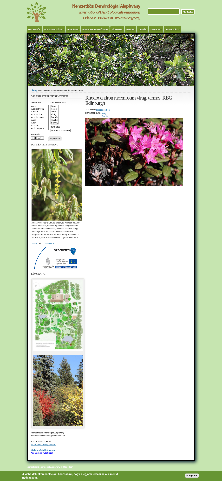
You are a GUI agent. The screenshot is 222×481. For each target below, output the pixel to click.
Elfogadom (191, 475)
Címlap (34, 90)
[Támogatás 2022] (58, 350)
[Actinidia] (39, 125)
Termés (105, 116)
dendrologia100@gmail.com (43, 444)
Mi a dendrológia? (53, 29)
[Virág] (55, 114)
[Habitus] (55, 120)
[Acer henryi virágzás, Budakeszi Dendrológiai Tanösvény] (57, 219)
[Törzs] (55, 106)
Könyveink (117, 29)
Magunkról (34, 29)
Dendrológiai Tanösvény (95, 29)
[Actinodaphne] (39, 128)
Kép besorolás (58, 102)
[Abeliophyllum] (39, 109)
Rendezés (55, 127)
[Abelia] (39, 106)
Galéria (130, 29)
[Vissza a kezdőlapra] (83, 21)
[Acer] (39, 123)
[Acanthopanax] (39, 117)
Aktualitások (173, 29)
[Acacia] (39, 111)
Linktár (142, 29)
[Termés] (55, 117)
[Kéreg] (55, 109)
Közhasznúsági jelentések (43, 450)
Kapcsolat (156, 29)
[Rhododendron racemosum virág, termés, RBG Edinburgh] (134, 185)
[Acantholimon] (39, 114)
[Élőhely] (55, 123)
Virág (104, 113)
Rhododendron (103, 109)
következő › (51, 243)
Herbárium (72, 29)
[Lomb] (55, 111)
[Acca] (39, 120)
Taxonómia (36, 102)
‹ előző (34, 243)
